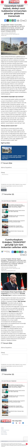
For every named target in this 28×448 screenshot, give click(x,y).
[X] (16, 423)
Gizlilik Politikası (4, 434)
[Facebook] (13, 423)
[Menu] (25, 2)
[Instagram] (19, 423)
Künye (2, 427)
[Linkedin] (23, 423)
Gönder (4, 190)
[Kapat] (26, 444)
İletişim (2, 428)
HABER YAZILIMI (4, 441)
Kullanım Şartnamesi (5, 430)
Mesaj (3, 172)
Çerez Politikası (4, 432)
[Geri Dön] (2, 2)
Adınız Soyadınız (6, 167)
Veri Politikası (3, 431)
